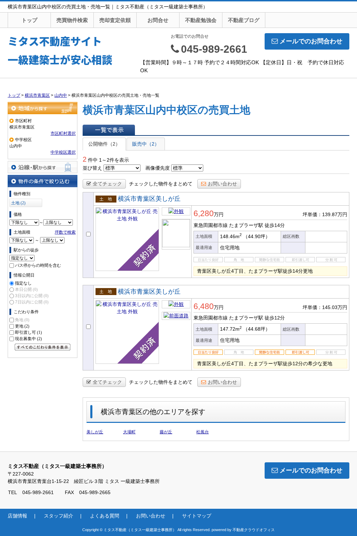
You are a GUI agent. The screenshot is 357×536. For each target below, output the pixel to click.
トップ (29, 20)
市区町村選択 (63, 133)
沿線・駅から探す (42, 167)
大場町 (129, 431)
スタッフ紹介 (58, 516)
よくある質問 (104, 516)
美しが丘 (94, 431)
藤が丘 (166, 431)
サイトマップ (196, 516)
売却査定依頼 (115, 20)
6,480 (203, 306)
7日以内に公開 (31, 302)
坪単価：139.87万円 (325, 214)
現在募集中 (28, 338)
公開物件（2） (104, 144)
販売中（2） (145, 144)
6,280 (203, 213)
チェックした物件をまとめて (160, 183)
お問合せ (157, 20)
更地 (22, 326)
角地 (22, 319)
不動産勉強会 (201, 20)
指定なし (23, 283)
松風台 (202, 431)
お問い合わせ (222, 183)
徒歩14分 (275, 225)
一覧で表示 (109, 130)
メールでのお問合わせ (311, 41)
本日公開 (26, 289)
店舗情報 (17, 516)
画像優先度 (157, 168)
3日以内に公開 (31, 295)
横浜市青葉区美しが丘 (149, 198)
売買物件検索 (72, 20)
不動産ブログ (243, 20)
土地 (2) (18, 202)
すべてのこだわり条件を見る (42, 347)
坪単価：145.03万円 (325, 307)
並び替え (92, 168)
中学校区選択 (63, 152)
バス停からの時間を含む (38, 265)
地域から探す (42, 108)
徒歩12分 (275, 318)
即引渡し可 (28, 332)
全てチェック (107, 183)
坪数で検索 (65, 232)
